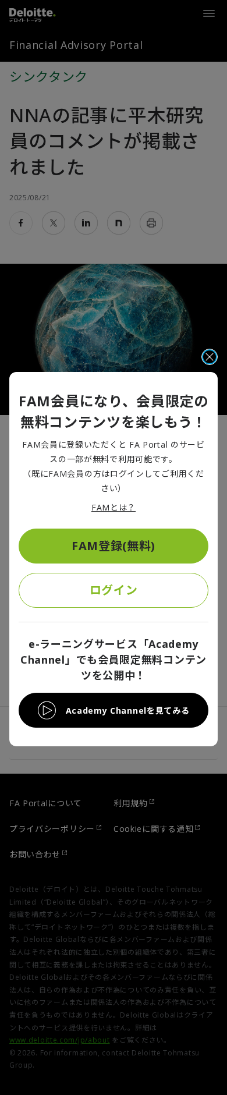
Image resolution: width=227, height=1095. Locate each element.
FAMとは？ (113, 507)
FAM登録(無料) (113, 546)
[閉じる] (209, 357)
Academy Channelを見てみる (128, 710)
